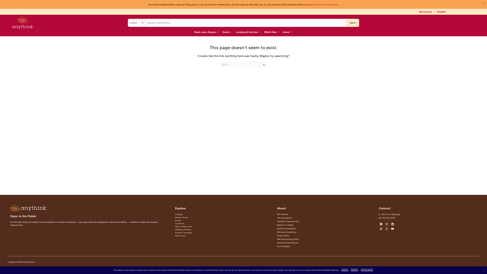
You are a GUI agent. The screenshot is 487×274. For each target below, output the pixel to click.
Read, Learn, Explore (205, 32)
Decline (354, 270)
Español (441, 11)
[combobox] (246, 23)
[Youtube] (392, 228)
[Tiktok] (381, 228)
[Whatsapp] (387, 228)
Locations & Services (247, 32)
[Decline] (484, 270)
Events (226, 32)
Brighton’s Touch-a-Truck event (323, 4)
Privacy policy (366, 270)
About (286, 32)
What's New (270, 32)
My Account (425, 11)
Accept (345, 270)
